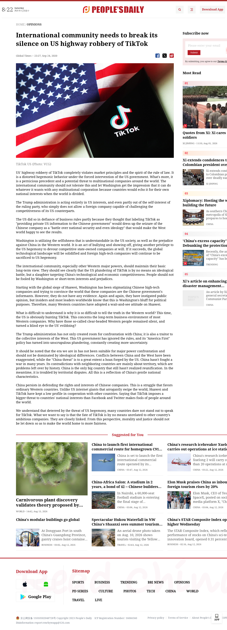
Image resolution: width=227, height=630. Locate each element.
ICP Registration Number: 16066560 (116, 618)
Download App (212, 9)
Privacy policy (156, 617)
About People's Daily (204, 617)
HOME (20, 24)
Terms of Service (178, 617)
